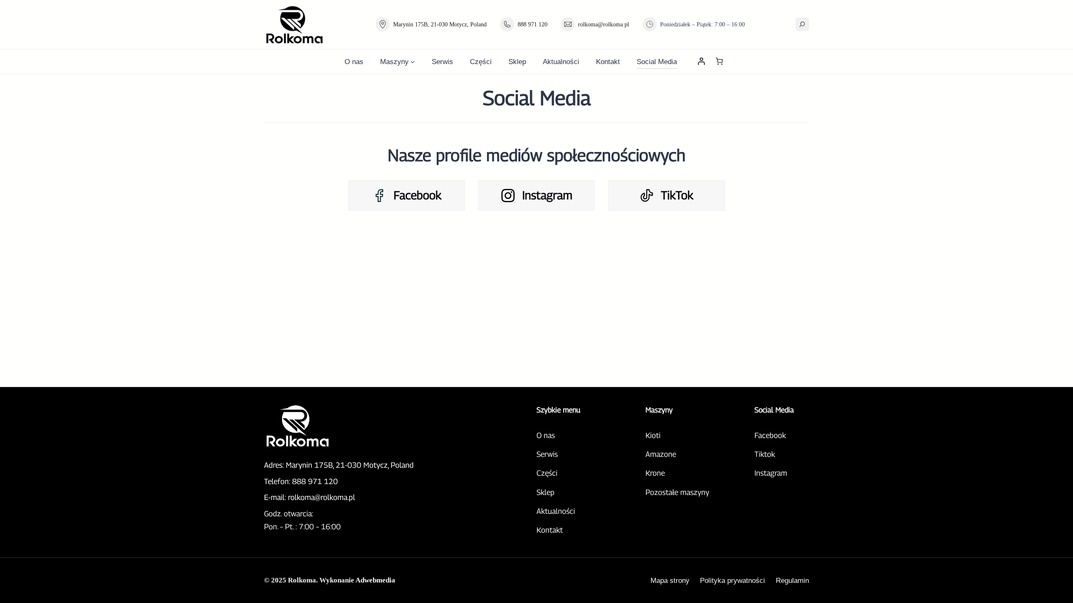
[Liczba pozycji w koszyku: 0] (719, 61)
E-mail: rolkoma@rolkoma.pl (309, 497)
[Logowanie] (701, 61)
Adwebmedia (375, 580)
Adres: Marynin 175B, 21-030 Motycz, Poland (339, 465)
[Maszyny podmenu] (412, 61)
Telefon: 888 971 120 (301, 481)
